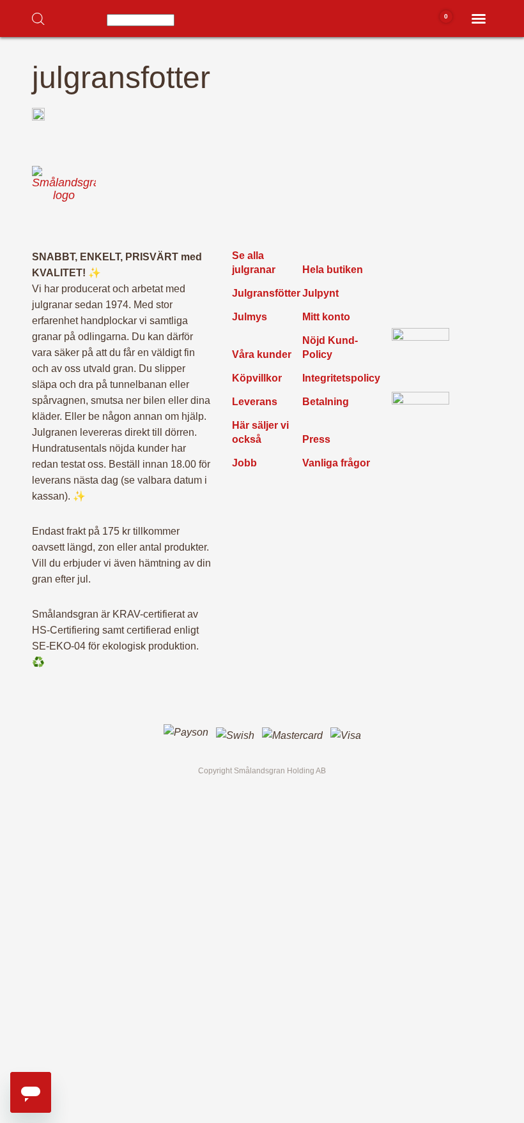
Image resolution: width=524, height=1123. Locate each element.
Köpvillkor (257, 378)
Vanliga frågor (336, 462)
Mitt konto (326, 316)
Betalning (325, 401)
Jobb (244, 462)
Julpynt (320, 293)
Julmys (249, 316)
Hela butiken (332, 269)
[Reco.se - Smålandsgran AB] (420, 356)
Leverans (254, 401)
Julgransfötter (266, 293)
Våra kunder (261, 354)
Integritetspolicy (341, 378)
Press (316, 439)
